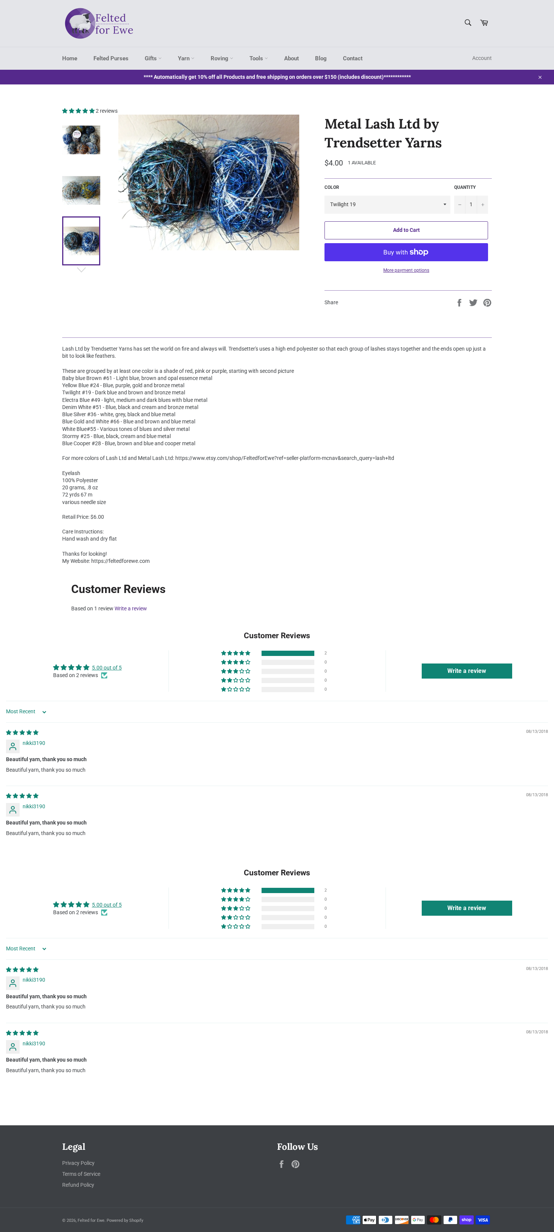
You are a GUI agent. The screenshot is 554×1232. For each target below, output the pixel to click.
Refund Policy (78, 1185)
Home (69, 58)
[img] (22, 732)
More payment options (406, 270)
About (291, 58)
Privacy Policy (78, 1163)
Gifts (151, 58)
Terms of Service (81, 1174)
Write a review (131, 608)
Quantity (465, 187)
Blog (321, 58)
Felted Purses (111, 58)
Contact (353, 58)
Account (482, 58)
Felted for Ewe (91, 1220)
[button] (79, 111)
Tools (257, 58)
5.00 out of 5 (107, 668)
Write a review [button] (466, 670)
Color (331, 187)
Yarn (184, 58)
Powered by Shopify (125, 1220)
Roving (220, 58)
